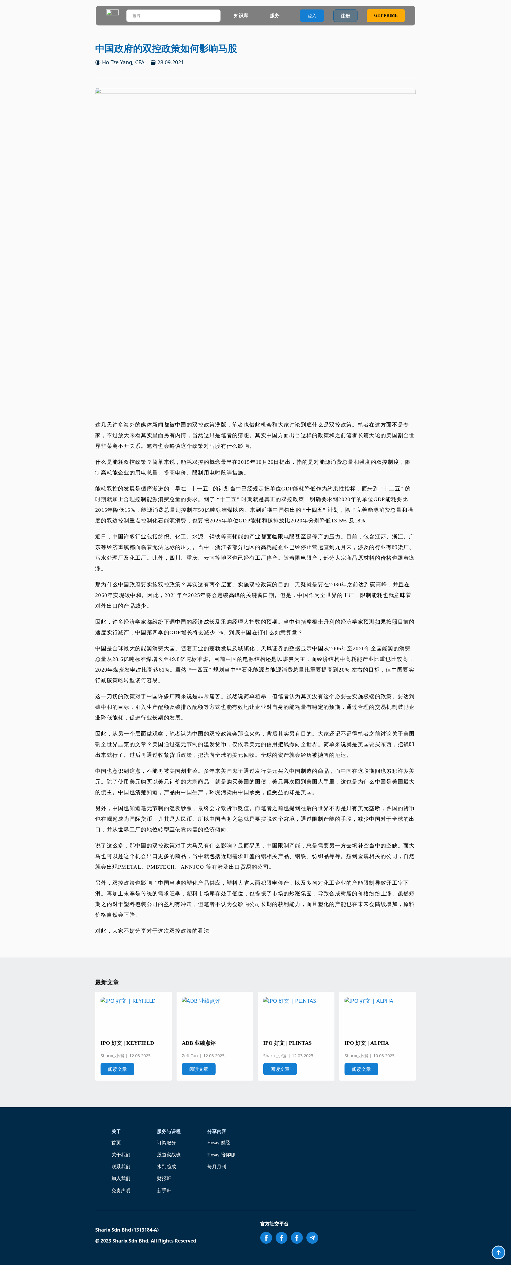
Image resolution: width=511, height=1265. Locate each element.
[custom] (312, 1238)
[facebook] (266, 1238)
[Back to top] (498, 1252)
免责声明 (120, 1190)
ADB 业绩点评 (199, 1043)
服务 (274, 15)
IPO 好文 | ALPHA (367, 1043)
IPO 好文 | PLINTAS (287, 1043)
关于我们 (120, 1154)
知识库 (241, 15)
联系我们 (120, 1166)
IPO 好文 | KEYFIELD (127, 1043)
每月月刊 (216, 1166)
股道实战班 (169, 1154)
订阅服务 (166, 1142)
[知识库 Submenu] (253, 16)
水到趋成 (166, 1166)
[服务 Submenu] (285, 16)
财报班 (164, 1178)
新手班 (164, 1190)
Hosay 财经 (218, 1142)
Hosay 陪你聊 (221, 1154)
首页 (116, 1142)
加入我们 (120, 1178)
